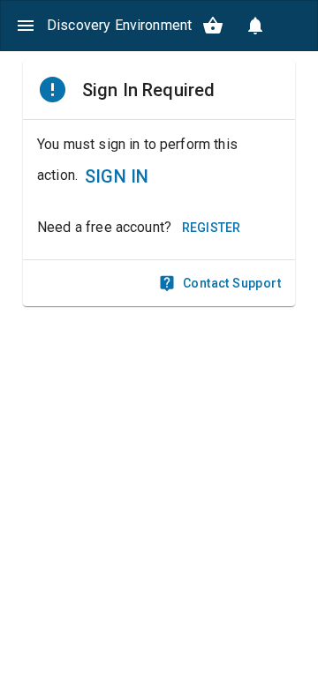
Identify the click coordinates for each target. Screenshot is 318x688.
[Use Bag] (213, 25)
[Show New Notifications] (255, 25)
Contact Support (232, 283)
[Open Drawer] (25, 25)
